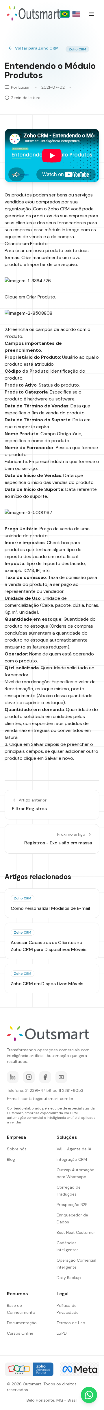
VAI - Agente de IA (74, 1149)
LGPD (62, 1333)
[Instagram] (29, 1077)
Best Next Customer (76, 1232)
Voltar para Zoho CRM (37, 48)
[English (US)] (76, 13)
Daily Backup (69, 1277)
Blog (11, 1159)
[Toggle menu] (91, 14)
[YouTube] (61, 1077)
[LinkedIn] (12, 1077)
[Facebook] (45, 1077)
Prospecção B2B (72, 1204)
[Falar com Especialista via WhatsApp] (89, 1395)
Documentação (22, 1322)
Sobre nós (17, 1149)
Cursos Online (20, 1333)
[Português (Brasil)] (65, 14)
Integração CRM (72, 1159)
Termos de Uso (71, 1322)
